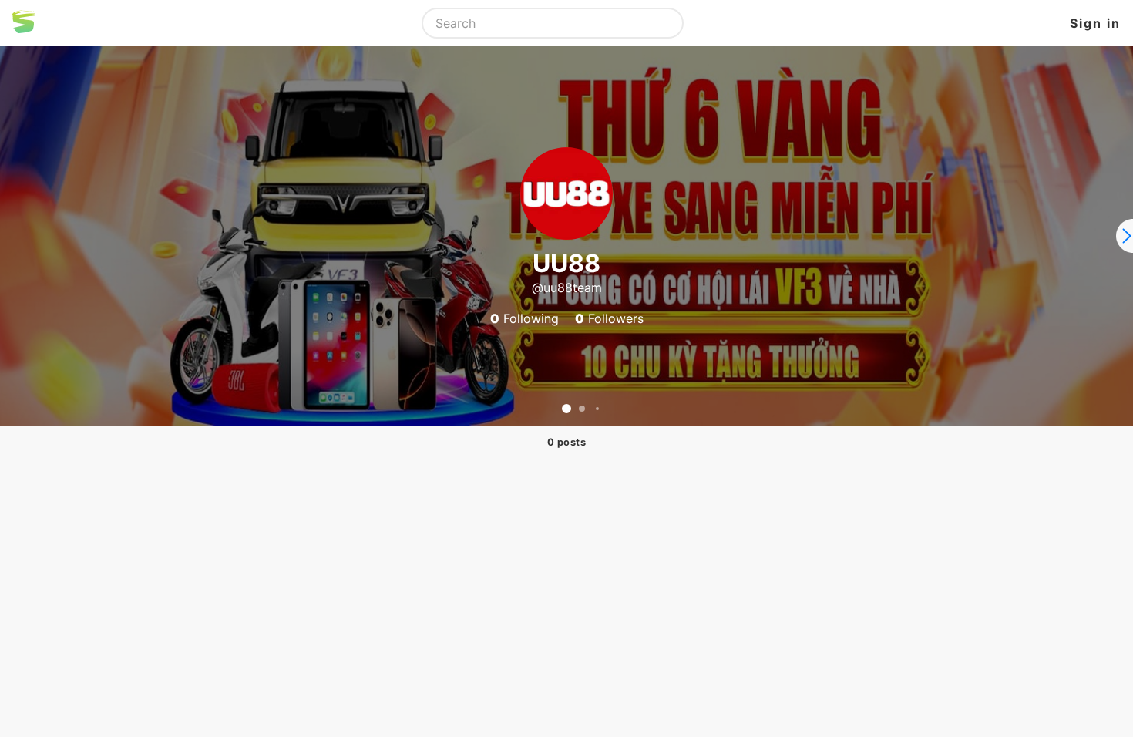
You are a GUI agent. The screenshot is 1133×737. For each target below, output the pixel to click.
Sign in (1095, 23)
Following (524, 318)
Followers (609, 318)
